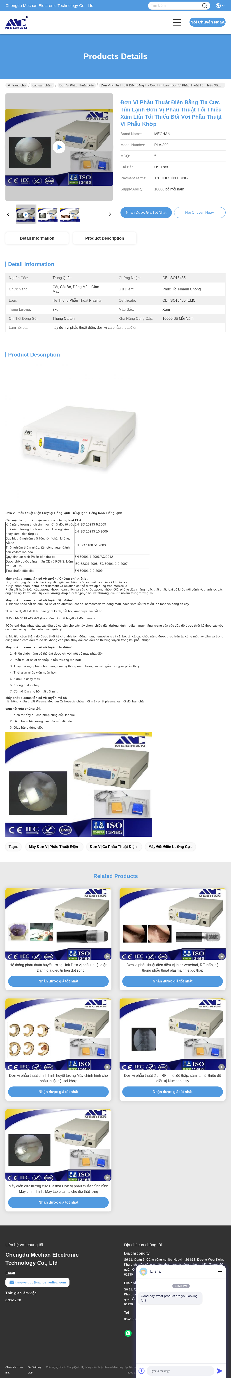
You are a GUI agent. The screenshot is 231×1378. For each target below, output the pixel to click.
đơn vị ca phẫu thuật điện (113, 847)
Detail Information (37, 238)
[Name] (204, 6)
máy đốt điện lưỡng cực (170, 847)
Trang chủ (18, 85)
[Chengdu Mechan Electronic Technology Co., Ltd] (30, 22)
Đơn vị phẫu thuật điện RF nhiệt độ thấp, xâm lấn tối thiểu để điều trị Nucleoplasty (172, 1078)
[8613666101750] (128, 1333)
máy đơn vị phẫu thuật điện (53, 847)
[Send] (219, 1371)
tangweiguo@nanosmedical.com (40, 1282)
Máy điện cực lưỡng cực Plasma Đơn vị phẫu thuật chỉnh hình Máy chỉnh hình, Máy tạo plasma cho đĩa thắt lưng (58, 1188)
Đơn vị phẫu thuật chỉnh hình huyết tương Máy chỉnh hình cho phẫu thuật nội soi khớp (58, 1078)
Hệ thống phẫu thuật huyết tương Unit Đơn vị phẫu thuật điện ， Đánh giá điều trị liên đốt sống (58, 967)
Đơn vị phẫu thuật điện (76, 85)
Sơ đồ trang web (34, 1370)
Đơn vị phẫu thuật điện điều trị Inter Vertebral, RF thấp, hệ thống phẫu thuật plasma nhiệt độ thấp (173, 967)
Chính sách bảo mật (14, 1370)
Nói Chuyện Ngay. (207, 22)
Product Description (104, 238)
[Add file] (142, 1371)
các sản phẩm (42, 85)
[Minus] (219, 1271)
